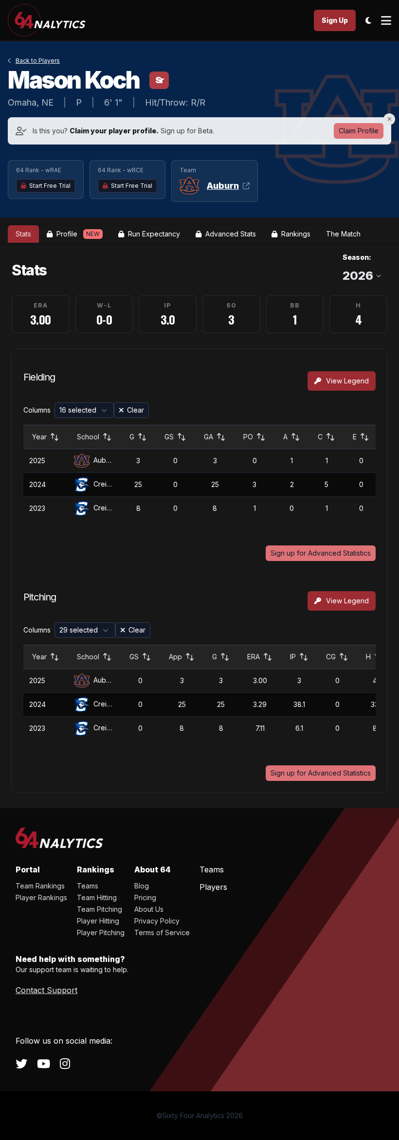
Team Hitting (97, 897)
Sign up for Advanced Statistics (321, 553)
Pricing (145, 897)
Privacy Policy (157, 921)
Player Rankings (41, 897)
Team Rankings (40, 886)
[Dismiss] (389, 119)
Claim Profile (359, 131)
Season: (357, 257)
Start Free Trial (50, 185)
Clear (135, 410)
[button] (84, 410)
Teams (87, 886)
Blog (141, 886)
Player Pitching (101, 932)
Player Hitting (98, 921)
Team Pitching (99, 909)
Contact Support (46, 990)
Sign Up (335, 20)
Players (213, 887)
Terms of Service (162, 932)
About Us (148, 909)
